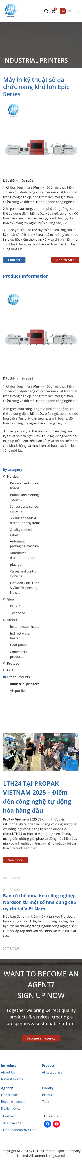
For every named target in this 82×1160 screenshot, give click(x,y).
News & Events (12, 1079)
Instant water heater (25, 626)
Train (46, 1101)
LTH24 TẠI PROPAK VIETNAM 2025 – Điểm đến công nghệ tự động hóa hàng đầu (37, 797)
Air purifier (18, 690)
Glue (10, 599)
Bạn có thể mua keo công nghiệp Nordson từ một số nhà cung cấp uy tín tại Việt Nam (39, 902)
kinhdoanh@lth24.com (19, 1130)
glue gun (16, 564)
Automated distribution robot (23, 555)
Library (47, 1088)
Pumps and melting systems (24, 497)
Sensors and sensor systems (25, 508)
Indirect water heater (20, 635)
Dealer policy (10, 1108)
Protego (13, 663)
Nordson (13, 476)
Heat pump (18, 645)
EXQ (10, 670)
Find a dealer (10, 1095)
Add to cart (65, 260)
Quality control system (21, 532)
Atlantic (12, 620)
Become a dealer (13, 1101)
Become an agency (41, 1038)
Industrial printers (24, 684)
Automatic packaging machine (24, 543)
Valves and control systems (23, 573)
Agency (7, 1088)
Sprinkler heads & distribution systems (25, 520)
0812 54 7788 (12, 1123)
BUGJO (15, 606)
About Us (8, 1072)
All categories (52, 1072)
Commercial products (18, 654)
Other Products (18, 677)
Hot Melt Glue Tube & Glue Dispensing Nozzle (24, 588)
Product (48, 1065)
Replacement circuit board (24, 485)
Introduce (9, 1065)
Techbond (17, 613)
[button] (75, 105)
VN (69, 11)
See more (15, 860)
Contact (14, 260)
